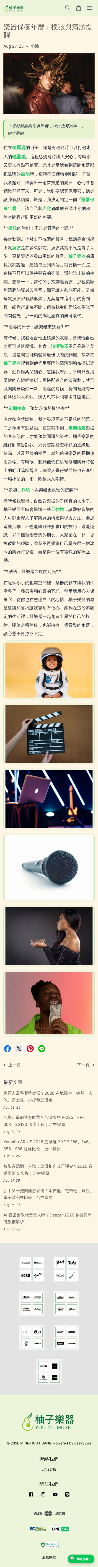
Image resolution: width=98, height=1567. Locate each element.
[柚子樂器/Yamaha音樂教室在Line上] (67, 1496)
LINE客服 (49, 1469)
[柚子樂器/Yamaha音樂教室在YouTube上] (55, 1496)
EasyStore (82, 1443)
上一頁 (14, 1064)
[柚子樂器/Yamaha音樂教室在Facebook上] (31, 1496)
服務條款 (49, 1557)
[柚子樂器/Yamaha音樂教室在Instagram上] (43, 1496)
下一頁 (83, 1064)
